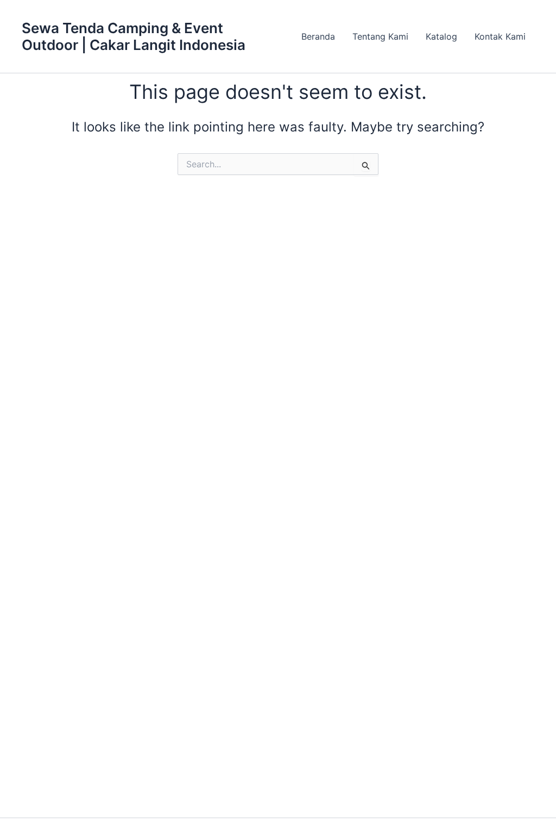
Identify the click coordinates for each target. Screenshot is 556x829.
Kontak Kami (500, 36)
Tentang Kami (380, 36)
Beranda (318, 36)
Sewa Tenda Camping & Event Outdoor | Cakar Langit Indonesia (133, 36)
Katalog (441, 36)
